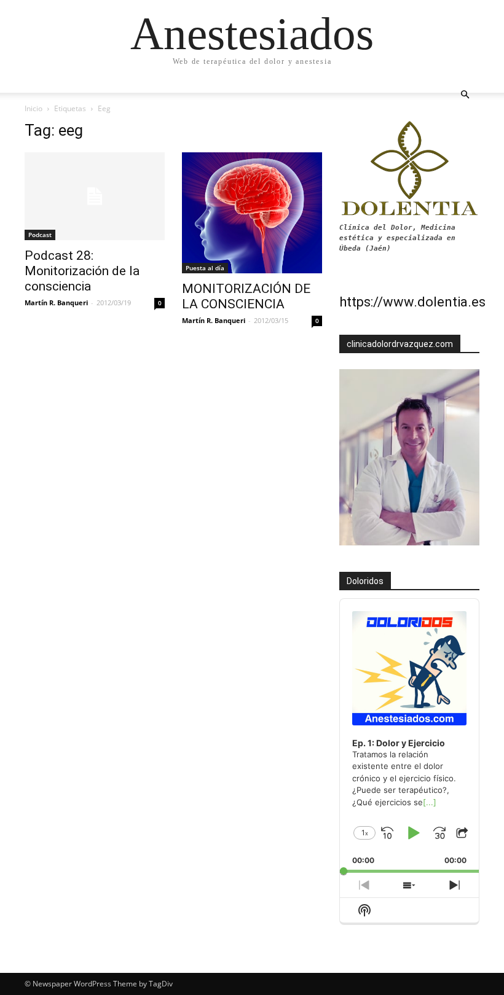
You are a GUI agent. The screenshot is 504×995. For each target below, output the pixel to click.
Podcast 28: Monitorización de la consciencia (82, 271)
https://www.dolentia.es (412, 302)
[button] (464, 95)
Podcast (40, 234)
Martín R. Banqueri (56, 302)
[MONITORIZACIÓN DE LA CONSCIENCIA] (252, 212)
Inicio (33, 108)
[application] (409, 736)
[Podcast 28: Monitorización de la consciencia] (95, 196)
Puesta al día (205, 267)
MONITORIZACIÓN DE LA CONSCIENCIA (246, 296)
